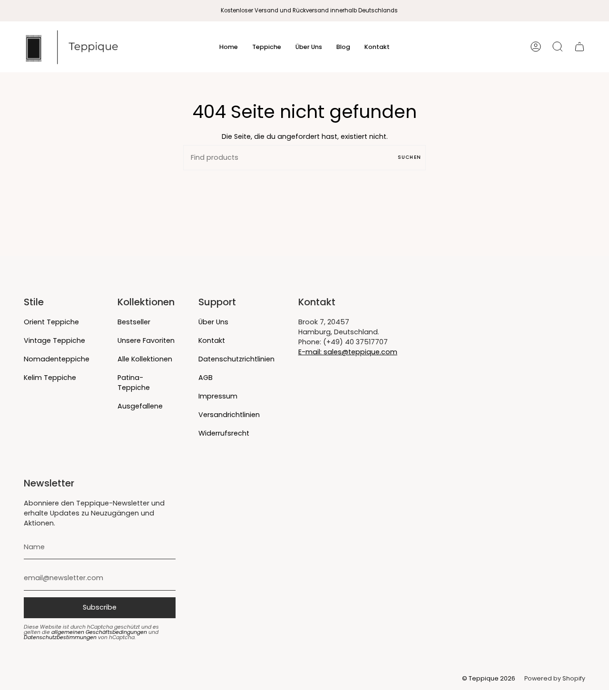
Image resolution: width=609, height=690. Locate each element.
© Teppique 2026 (488, 678)
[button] (266, 46)
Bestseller (134, 322)
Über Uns (213, 322)
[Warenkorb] (579, 46)
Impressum (217, 396)
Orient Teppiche (51, 322)
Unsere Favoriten (146, 340)
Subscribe (100, 607)
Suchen (409, 157)
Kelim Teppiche (50, 377)
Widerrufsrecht (223, 433)
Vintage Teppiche (54, 340)
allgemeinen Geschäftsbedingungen (99, 632)
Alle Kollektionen (145, 359)
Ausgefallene (140, 406)
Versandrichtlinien (229, 414)
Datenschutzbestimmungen (60, 637)
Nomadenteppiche (56, 359)
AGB (205, 377)
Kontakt (211, 340)
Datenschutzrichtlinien (236, 359)
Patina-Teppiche (134, 382)
